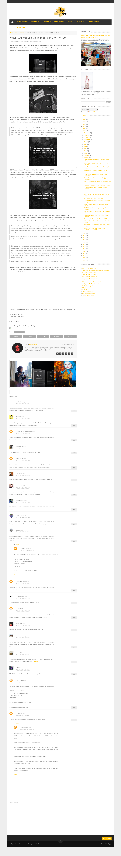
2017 (84, 240)
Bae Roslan (19, 473)
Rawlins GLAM (20, 486)
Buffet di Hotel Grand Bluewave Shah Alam (93, 282)
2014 (84, 246)
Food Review (59, 21)
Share (30, 336)
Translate (93, 111)
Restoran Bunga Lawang (88, 295)
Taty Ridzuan (24, 727)
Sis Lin (18, 530)
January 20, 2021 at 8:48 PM (27, 550)
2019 (84, 235)
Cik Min (18, 667)
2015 (84, 244)
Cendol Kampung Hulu (87, 286)
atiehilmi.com (20, 636)
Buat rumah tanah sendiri (88, 293)
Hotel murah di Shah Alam (88, 280)
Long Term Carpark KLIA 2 (88, 272)
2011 (84, 253)
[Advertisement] (43, 818)
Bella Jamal (19, 446)
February (86, 155)
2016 (84, 242)
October (86, 137)
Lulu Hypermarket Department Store (91, 284)
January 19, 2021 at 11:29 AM (23, 532)
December (87, 133)
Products (35, 21)
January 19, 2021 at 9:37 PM (23, 625)
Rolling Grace (20, 596)
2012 (84, 251)
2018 (84, 237)
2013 (84, 248)
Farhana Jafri (20, 458)
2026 (84, 119)
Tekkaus (18, 416)
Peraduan (21, 27)
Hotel (70, 21)
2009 (84, 258)
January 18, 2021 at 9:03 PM (23, 460)
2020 (84, 233)
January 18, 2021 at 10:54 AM (23, 418)
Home (11, 32)
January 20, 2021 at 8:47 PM (23, 682)
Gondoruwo (19, 713)
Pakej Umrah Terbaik (87, 288)
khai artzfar (19, 608)
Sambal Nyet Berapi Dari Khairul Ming (93, 198)
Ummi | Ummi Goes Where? (24, 431)
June (85, 146)
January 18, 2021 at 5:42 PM (23, 433)
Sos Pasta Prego (86, 289)
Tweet (16, 336)
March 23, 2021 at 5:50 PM (22, 715)
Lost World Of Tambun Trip (89, 268)
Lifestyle (47, 21)
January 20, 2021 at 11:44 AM (23, 669)
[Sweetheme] (57, 353)
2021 (84, 131)
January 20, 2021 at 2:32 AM (23, 637)
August (86, 142)
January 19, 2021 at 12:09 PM (23, 583)
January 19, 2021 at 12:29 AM (23, 502)
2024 (84, 124)
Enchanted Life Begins (27, 844)
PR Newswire (94, 21)
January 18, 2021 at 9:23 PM (23, 475)
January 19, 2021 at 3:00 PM (23, 598)
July (85, 144)
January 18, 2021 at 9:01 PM (23, 448)
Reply (74, 410)
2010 (84, 255)
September (87, 139)
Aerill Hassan (20, 500)
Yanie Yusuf (19, 402)
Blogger (110, 844)
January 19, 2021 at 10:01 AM (23, 517)
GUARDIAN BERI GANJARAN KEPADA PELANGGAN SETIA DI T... (94, 229)
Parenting (81, 21)
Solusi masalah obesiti (88, 291)
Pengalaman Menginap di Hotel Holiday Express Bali (95, 270)
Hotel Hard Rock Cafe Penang (89, 274)
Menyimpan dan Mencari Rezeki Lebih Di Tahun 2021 (97, 218)
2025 (84, 122)
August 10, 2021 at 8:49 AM (27, 729)
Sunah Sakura (20, 515)
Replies (17, 544)
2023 (84, 126)
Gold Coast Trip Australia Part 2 (90, 278)
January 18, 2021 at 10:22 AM (23, 403)
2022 (84, 128)
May (85, 148)
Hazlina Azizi (24, 548)
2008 (84, 260)
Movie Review (22, 21)
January (86, 157)
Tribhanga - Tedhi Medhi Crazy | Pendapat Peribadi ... (97, 185)
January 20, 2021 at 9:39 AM (23, 654)
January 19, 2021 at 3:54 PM (23, 610)
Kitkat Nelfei (19, 653)
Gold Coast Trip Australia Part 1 (90, 276)
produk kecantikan (19, 32)
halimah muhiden (21, 581)
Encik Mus (19, 623)
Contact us (108, 838)
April (85, 151)
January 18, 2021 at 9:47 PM (23, 487)
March (86, 153)
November (87, 135)
